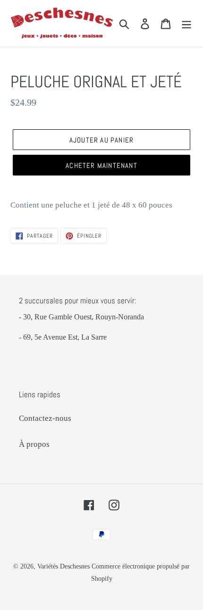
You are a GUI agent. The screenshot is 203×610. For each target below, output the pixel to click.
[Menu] (186, 23)
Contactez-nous (45, 418)
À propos (34, 444)
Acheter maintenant (101, 165)
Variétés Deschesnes (63, 566)
